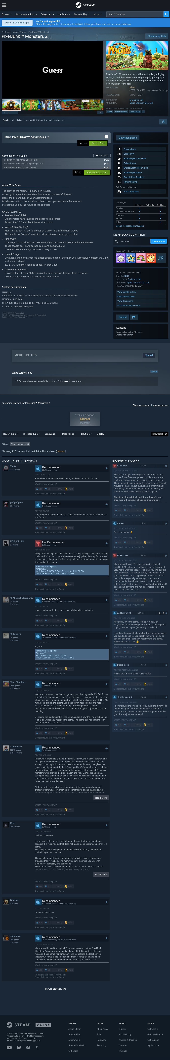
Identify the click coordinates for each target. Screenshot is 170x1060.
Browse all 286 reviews (55, 989)
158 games (14, 940)
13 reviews (14, 506)
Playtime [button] (85, 433)
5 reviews (14, 604)
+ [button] (143, 112)
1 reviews (14, 942)
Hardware (101, 1040)
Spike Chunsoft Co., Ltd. (141, 103)
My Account (153, 1045)
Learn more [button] (158, 241)
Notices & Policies (128, 1040)
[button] (7, 14)
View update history (126, 292)
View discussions (125, 301)
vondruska (15, 936)
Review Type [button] (9, 433)
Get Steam (152, 1029)
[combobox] (135, 14)
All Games (6, 32)
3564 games (15, 686)
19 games (14, 637)
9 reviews (14, 640)
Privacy (122, 1029)
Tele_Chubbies (17, 682)
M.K (12, 823)
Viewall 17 (161, 257)
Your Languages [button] (18, 444)
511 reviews (15, 688)
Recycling (101, 1045)
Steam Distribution (77, 1045)
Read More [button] (101, 797)
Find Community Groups (128, 305)
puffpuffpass (16, 502)
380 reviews (15, 827)
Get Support (153, 1040)
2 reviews (14, 545)
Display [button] (100, 433)
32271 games (15, 750)
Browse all (102, 155)
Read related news (126, 296)
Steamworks (74, 1040)
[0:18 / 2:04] (52, 70)
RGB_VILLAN (17, 541)
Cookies (123, 1045)
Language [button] (50, 433)
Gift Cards (73, 1051)
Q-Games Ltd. (136, 100)
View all (154, 372)
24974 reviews (16, 753)
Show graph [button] (157, 434)
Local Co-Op (135, 112)
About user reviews (141, 405)
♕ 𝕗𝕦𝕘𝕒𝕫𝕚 (15, 634)
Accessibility (125, 1034)
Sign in (6, 120)
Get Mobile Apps (155, 1034)
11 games (14, 601)
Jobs (99, 1034)
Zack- (13, 466)
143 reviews (15, 470)
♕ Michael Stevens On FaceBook (22, 598)
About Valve (102, 1029)
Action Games (19, 32)
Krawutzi (14, 900)
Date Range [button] (68, 433)
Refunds (123, 1051)
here (66, 381)
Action (109, 112)
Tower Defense (121, 112)
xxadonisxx (16, 746)
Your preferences (160, 405)
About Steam (74, 1029)
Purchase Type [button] (30, 433)
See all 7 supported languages (130, 226)
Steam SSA (74, 1034)
